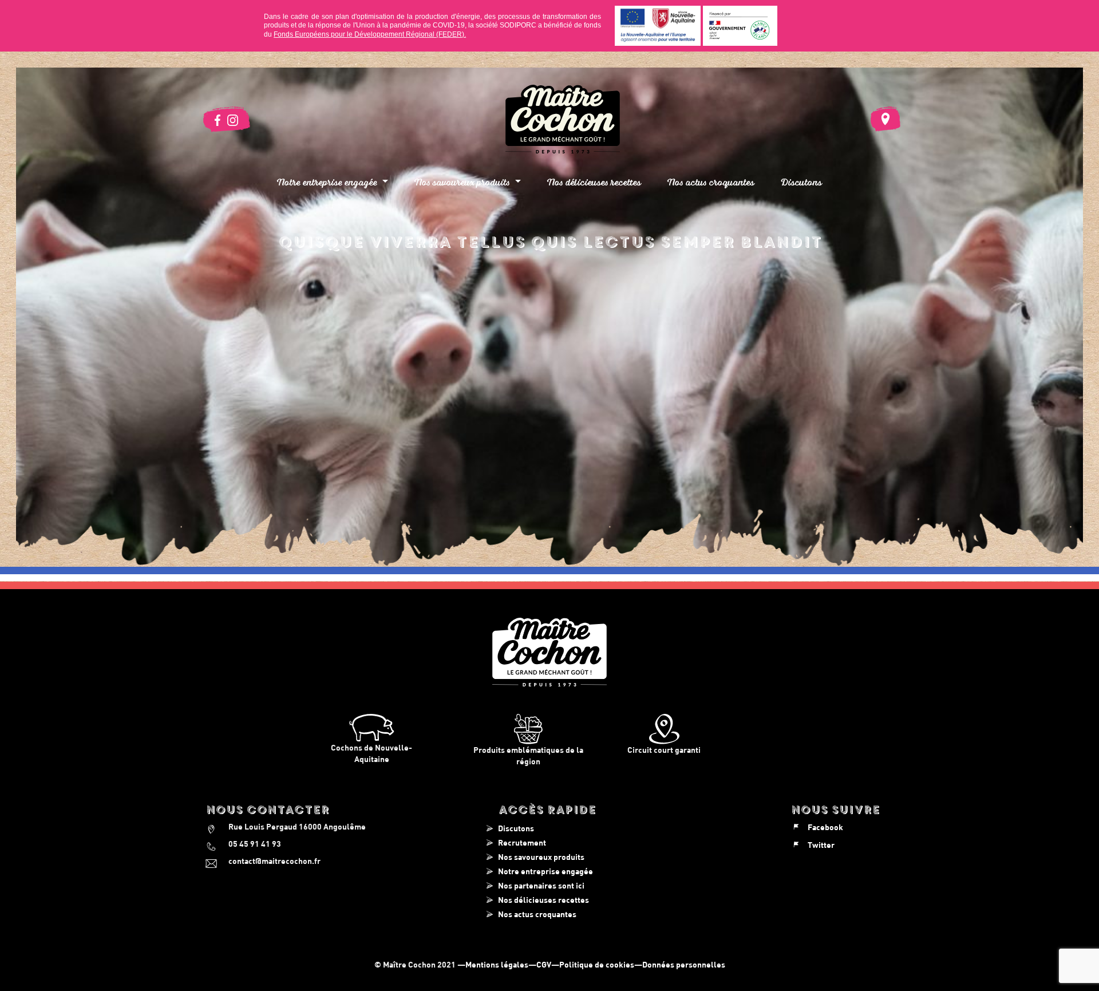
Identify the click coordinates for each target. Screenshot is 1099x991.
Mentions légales (496, 964)
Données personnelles (683, 964)
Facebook (825, 827)
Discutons (801, 182)
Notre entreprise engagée (545, 871)
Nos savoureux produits (541, 857)
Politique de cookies (596, 964)
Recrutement (522, 842)
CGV (543, 964)
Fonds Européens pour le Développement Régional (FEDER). (370, 34)
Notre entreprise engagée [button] (328, 182)
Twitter (821, 845)
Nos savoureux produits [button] (463, 182)
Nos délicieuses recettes (594, 182)
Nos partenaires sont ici (541, 885)
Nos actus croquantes (710, 182)
